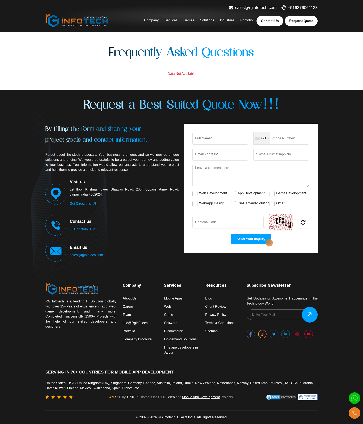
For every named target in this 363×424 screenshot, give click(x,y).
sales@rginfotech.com (86, 255)
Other (280, 203)
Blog (208, 298)
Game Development (291, 193)
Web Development (213, 193)
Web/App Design (212, 203)
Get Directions (80, 203)
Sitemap (211, 331)
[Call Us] (354, 413)
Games (188, 20)
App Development (251, 193)
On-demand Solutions (180, 339)
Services (171, 20)
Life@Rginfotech (135, 323)
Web (167, 306)
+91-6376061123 (82, 229)
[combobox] (262, 138)
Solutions (207, 20)
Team (127, 314)
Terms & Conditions (219, 323)
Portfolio (246, 20)
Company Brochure (137, 339)
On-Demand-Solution (253, 203)
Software (170, 323)
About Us (130, 298)
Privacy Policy (215, 314)
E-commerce (173, 331)
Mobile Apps (173, 298)
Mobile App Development (201, 397)
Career (128, 306)
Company (151, 20)
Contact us (270, 21)
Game (168, 314)
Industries (227, 20)
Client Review (215, 306)
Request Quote (301, 21)
